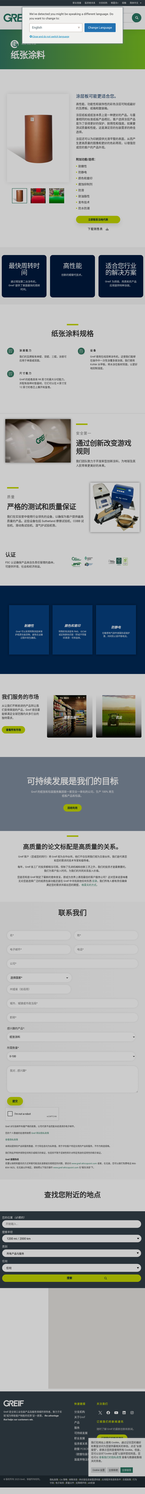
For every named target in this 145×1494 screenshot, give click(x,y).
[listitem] (69, 716)
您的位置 (14, 1217)
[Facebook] (108, 1412)
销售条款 (73, 1479)
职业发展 (77, 3)
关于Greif (79, 1417)
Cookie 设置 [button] (99, 1470)
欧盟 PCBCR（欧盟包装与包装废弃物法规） (83, 1454)
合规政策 (127, 1479)
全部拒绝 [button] (113, 1470)
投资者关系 (90, 3)
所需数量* (13, 1048)
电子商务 (60, 1483)
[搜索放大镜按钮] (137, 17)
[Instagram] (132, 1412)
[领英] (124, 1412)
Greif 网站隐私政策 (40, 1133)
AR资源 (91, 1483)
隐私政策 (54, 1479)
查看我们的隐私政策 (110, 1457)
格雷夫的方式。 (90, 884)
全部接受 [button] (126, 1470)
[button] (96, 1335)
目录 (94, 881)
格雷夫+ (114, 3)
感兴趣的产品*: (16, 1028)
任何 (4, 1261)
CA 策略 (63, 1479)
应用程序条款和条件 (111, 1479)
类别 (4, 1246)
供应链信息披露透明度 (89, 1479)
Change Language (100, 27)
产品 (77, 1422)
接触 (124, 3)
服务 (77, 1427)
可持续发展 (81, 1433)
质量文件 (70, 1483)
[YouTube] (116, 1412)
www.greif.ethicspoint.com (84, 1163)
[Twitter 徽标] (100, 1412)
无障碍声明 (81, 1483)
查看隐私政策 (11, 1139)
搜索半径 (7, 1232)
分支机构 (103, 3)
